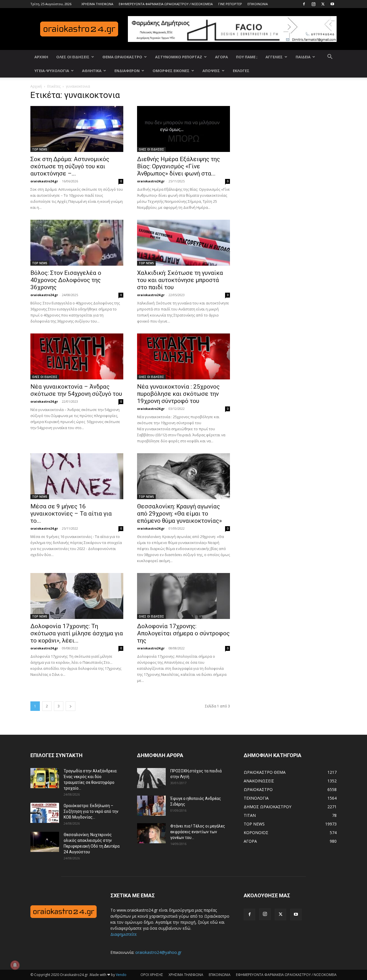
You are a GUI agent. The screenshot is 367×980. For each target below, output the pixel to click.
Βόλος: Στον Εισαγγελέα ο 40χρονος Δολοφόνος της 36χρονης (65, 280)
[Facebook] (304, 4)
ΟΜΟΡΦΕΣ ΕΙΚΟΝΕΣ (171, 70)
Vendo (121, 974)
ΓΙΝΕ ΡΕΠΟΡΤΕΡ (230, 4)
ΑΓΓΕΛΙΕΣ (274, 56)
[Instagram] (313, 4)
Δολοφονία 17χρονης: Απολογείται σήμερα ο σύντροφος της (183, 633)
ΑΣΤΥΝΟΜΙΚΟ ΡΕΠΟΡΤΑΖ (178, 56)
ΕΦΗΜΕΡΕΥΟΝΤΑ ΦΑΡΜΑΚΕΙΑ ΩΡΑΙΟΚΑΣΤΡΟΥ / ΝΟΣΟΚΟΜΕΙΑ (166, 4)
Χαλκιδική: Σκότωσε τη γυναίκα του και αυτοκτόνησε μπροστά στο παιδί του (180, 280)
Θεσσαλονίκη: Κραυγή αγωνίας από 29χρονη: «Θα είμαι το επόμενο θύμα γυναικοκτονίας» (179, 513)
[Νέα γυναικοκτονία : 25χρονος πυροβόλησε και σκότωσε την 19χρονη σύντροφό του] (183, 356)
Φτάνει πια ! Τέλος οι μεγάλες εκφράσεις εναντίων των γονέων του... (197, 832)
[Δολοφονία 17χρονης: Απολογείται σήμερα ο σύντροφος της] (183, 596)
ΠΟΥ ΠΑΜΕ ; (246, 56)
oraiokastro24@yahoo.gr (158, 952)
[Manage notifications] (14, 965)
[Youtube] (332, 4)
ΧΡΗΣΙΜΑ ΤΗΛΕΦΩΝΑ (97, 4)
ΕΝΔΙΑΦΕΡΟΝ (127, 70)
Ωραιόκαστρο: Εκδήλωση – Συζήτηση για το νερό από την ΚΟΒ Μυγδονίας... (91, 811)
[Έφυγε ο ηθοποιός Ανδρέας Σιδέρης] (151, 806)
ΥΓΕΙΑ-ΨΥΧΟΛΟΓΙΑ (51, 70)
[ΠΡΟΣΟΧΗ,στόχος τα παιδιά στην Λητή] (151, 778)
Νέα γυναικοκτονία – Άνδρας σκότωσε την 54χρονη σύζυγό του (76, 390)
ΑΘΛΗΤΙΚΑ (91, 70)
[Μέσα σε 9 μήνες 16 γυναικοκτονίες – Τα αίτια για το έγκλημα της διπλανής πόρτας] (76, 476)
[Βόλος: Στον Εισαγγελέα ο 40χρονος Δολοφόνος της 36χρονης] (76, 243)
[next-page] (70, 706)
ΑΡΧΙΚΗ (41, 56)
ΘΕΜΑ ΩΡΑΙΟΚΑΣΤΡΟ (122, 56)
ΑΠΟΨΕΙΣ (211, 70)
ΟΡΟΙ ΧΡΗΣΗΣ (151, 974)
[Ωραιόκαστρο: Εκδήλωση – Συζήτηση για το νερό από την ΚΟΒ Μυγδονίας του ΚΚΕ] (44, 813)
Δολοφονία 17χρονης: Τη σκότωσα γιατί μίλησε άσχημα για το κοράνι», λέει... (76, 633)
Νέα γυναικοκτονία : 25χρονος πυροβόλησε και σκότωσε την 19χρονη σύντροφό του (178, 393)
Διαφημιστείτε (123, 934)
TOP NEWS (39, 149)
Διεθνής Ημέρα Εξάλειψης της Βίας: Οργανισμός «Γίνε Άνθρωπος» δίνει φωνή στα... (178, 166)
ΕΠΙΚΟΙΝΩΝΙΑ (257, 4)
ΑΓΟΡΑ (221, 56)
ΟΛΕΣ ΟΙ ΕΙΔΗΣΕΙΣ (72, 56)
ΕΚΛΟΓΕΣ (241, 70)
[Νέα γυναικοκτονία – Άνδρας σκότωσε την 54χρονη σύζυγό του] (76, 356)
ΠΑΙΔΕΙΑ (303, 56)
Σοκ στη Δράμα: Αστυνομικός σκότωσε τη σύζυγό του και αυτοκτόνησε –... (69, 166)
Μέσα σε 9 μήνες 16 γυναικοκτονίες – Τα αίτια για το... (71, 513)
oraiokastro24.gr (44, 181)
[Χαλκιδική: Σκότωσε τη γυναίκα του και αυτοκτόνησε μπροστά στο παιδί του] (183, 243)
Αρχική (36, 86)
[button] (330, 57)
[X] (323, 4)
